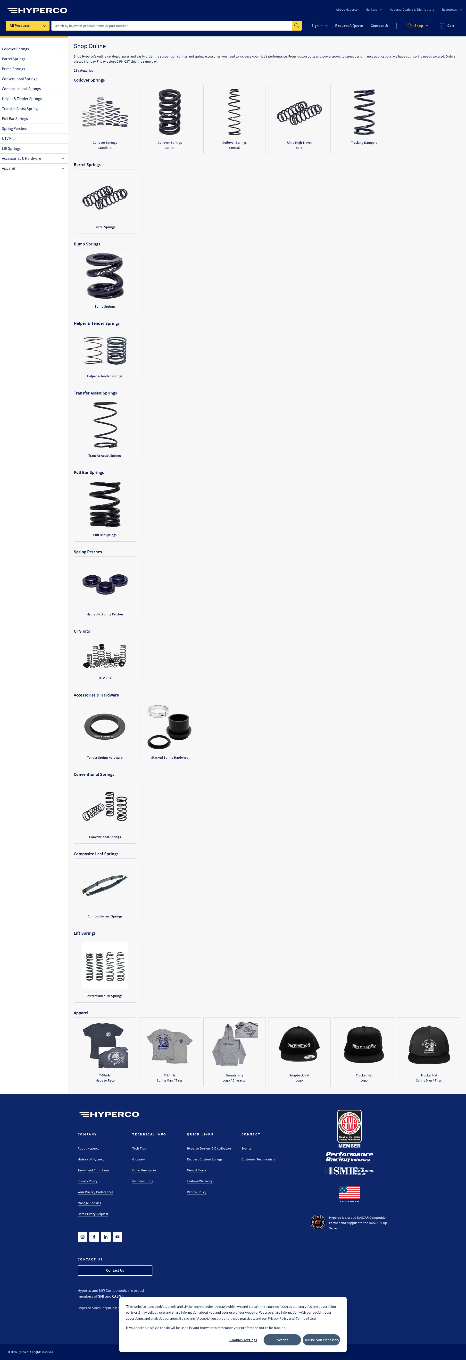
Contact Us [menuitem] (380, 25)
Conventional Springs (19, 78)
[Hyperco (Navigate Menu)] (37, 7)
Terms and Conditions (93, 1170)
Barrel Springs (13, 59)
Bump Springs (13, 69)
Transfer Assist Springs (20, 108)
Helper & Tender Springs (22, 98)
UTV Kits (8, 138)
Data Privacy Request (93, 1214)
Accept (282, 1340)
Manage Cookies (89, 1203)
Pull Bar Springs (15, 118)
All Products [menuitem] (20, 25)
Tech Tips (139, 1148)
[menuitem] (447, 25)
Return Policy (196, 1192)
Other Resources (144, 1170)
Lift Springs (11, 148)
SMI (101, 1296)
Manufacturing (142, 1181)
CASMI (117, 1296)
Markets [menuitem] (371, 9)
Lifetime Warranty (200, 1181)
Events (246, 1148)
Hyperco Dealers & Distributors (209, 1148)
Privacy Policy (88, 1181)
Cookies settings (243, 1340)
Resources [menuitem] (449, 9)
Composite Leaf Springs (21, 88)
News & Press (196, 1170)
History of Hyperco (91, 1159)
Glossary (138, 1159)
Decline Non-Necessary (321, 1340)
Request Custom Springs (204, 1159)
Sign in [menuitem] (317, 25)
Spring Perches (14, 128)
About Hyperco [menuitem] (347, 9)
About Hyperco (89, 1148)
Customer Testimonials (258, 1159)
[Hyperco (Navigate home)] (109, 1114)
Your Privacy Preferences (95, 1192)
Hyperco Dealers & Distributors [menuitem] (412, 9)
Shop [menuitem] (418, 25)
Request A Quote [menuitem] (349, 25)
